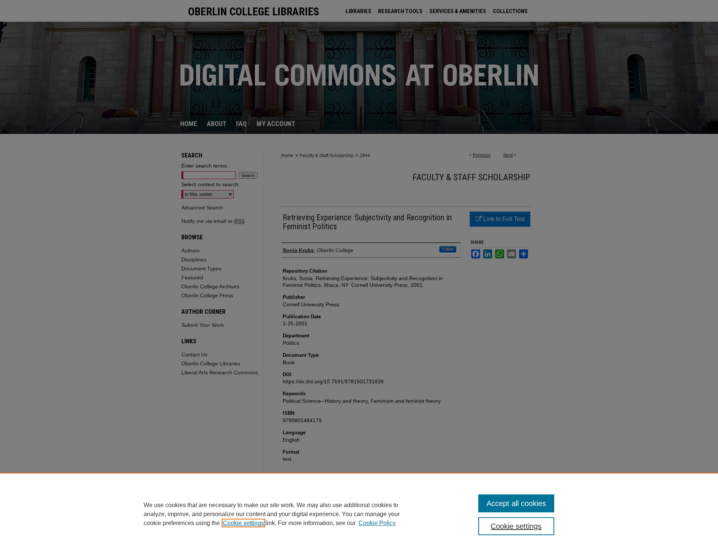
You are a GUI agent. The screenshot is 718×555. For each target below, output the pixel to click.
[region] (359, 514)
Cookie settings (243, 523)
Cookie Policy (377, 523)
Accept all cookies (516, 503)
